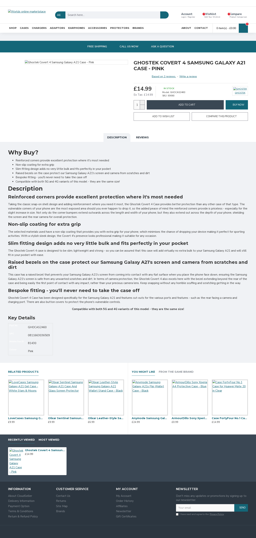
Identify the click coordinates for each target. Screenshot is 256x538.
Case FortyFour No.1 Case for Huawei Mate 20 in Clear (230, 418)
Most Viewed (49, 439)
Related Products (23, 371)
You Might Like (143, 371)
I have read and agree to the (202, 514)
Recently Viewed (21, 439)
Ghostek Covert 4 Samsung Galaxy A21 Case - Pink (45, 450)
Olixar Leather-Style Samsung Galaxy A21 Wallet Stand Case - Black (106, 418)
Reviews (142, 137)
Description (117, 137)
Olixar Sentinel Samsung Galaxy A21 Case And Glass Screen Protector (66, 418)
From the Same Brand (176, 371)
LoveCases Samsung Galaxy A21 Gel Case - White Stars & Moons (26, 418)
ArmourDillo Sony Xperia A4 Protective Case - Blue (190, 418)
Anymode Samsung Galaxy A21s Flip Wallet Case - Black (150, 418)
